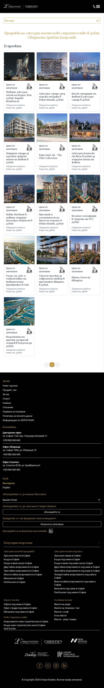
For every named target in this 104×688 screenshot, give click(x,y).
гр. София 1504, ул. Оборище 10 (19, 450)
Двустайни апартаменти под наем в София (77, 566)
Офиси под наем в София (17, 604)
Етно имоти (60, 615)
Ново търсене (10, 385)
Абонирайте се (52, 512)
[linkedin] (64, 665)
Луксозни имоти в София (17, 555)
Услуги (6, 398)
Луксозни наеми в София (67, 555)
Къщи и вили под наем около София (73, 563)
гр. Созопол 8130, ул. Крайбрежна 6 (21, 465)
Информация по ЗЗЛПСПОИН (18, 420)
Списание (8, 407)
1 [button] (52, 364)
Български (9, 483)
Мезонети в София (14, 578)
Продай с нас (10, 390)
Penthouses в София (14, 582)
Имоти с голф (61, 611)
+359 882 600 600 (11, 440)
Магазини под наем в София (19, 611)
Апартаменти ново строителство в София (26, 621)
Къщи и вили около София (18, 563)
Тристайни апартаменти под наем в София (77, 570)
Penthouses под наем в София (70, 592)
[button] (98, 6)
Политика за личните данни (17, 415)
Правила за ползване (14, 411)
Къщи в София (11, 559)
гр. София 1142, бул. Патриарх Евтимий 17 (25, 435)
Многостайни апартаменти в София (23, 574)
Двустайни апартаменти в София (21, 566)
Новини (7, 402)
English (6, 487)
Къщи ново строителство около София (24, 625)
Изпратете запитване (52, 524)
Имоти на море (62, 604)
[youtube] (48, 665)
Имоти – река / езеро (65, 619)
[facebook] (40, 665)
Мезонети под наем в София (69, 588)
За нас (6, 394)
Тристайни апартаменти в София (21, 570)
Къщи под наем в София (67, 559)
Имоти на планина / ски (66, 607)
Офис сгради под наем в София (20, 607)
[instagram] (56, 665)
